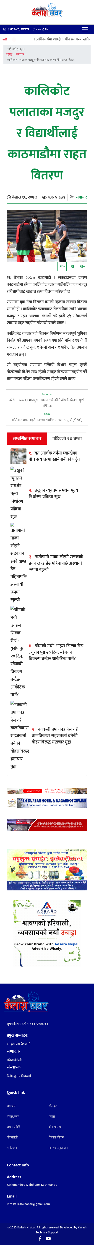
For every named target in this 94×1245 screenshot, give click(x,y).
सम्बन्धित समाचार (27, 438)
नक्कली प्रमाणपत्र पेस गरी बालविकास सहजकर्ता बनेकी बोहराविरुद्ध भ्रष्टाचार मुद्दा (55, 736)
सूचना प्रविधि (13, 1127)
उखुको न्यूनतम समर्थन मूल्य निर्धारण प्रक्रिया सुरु (53, 494)
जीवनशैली (12, 1137)
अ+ (82, 267)
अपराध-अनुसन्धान (58, 1148)
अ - (62, 267)
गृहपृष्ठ (9, 54)
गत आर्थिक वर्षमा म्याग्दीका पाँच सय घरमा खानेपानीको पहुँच (53, 39)
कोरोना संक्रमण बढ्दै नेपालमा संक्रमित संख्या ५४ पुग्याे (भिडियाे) (47, 420)
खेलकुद (53, 1106)
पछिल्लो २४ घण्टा (67, 438)
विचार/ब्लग (13, 1116)
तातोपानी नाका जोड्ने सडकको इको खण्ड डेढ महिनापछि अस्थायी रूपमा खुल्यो (56, 563)
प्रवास (52, 1116)
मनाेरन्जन (12, 1148)
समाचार (20, 54)
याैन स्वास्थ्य (55, 1127)
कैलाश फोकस (56, 1137)
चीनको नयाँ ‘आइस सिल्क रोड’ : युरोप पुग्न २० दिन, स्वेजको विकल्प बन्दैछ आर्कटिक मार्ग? (56, 652)
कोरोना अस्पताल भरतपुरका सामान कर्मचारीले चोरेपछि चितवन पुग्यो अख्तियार (46, 403)
